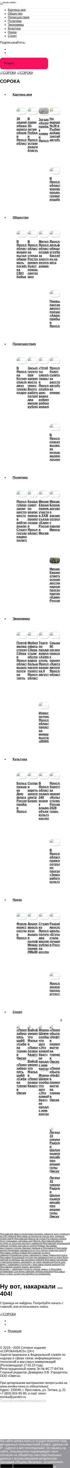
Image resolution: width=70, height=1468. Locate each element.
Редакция (15, 1331)
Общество (15, 13)
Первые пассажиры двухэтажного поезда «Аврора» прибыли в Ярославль (28, 1247)
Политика (15, 21)
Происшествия (18, 17)
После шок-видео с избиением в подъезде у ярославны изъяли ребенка (33, 1263)
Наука (12, 32)
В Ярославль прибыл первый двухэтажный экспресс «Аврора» (33, 1252)
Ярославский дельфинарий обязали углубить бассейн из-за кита (35, 1244)
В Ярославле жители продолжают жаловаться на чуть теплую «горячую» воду (33, 1249)
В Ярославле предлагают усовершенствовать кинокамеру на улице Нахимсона (34, 1261)
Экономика (16, 24)
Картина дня (17, 10)
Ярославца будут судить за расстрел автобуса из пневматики (32, 1272)
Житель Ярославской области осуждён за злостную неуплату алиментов (31, 1242)
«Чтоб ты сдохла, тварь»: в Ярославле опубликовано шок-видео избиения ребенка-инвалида (31, 1270)
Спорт (12, 36)
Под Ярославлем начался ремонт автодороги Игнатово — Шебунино (32, 1266)
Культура (14, 28)
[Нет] (54, 1466)
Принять (6, 1465)
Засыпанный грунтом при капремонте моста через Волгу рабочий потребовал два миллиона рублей (34, 1258)
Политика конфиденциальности (23, 1400)
